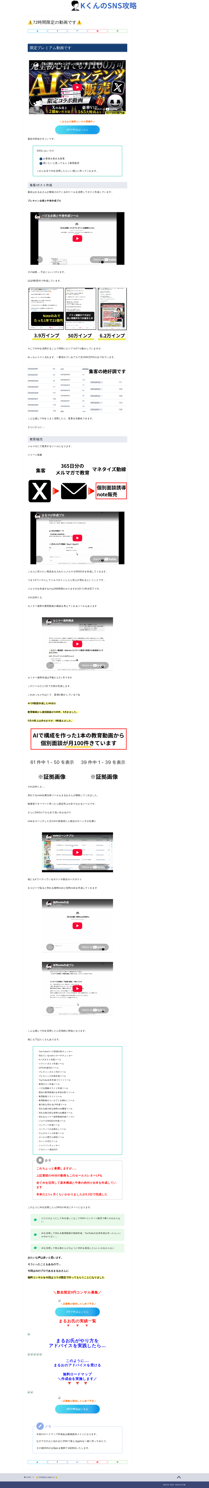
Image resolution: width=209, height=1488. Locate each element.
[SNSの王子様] (104, 10)
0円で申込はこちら (77, 129)
